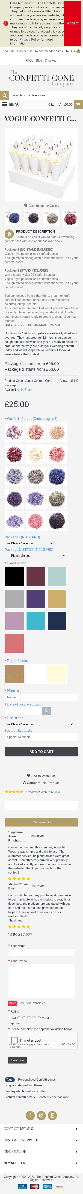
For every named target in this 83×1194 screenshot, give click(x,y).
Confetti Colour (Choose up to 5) (32, 418)
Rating (15, 1011)
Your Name (18, 946)
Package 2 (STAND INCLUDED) (29, 549)
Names (13, 690)
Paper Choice (18, 660)
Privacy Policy (30, 39)
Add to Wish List (43, 776)
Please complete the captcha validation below (41, 1029)
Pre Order (15, 718)
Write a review (50, 792)
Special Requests (18, 730)
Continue (17, 1060)
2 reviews (31, 792)
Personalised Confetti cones (37, 1079)
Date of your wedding (24, 704)
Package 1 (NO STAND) (22, 537)
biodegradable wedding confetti (26, 1091)
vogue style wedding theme (24, 1085)
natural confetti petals (20, 1097)
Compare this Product (43, 783)
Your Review (19, 961)
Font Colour (16, 563)
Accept (72, 23)
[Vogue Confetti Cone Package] (41, 164)
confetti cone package (54, 1097)
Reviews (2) (42, 822)
